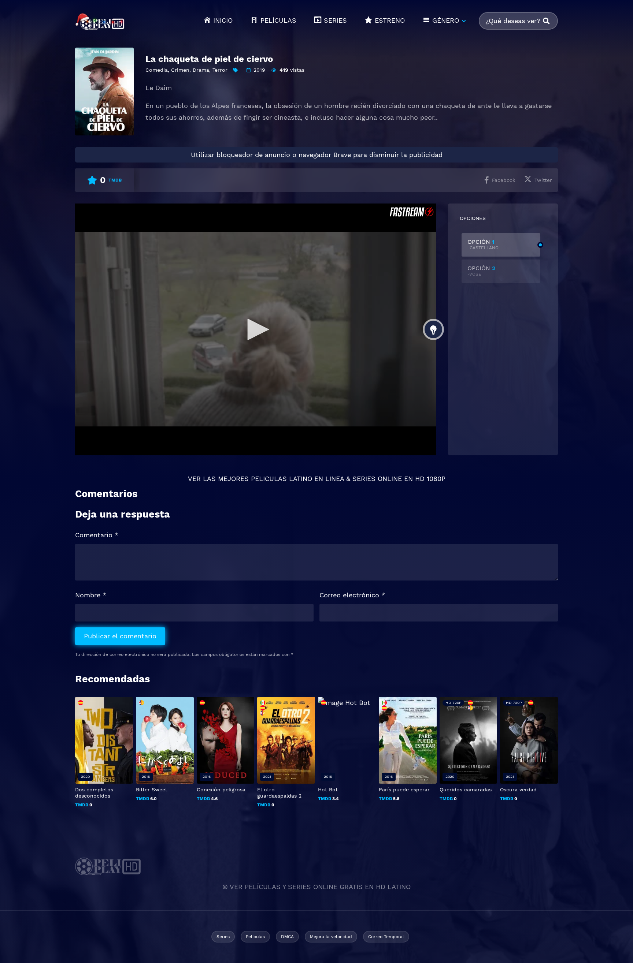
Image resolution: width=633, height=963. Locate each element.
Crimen (180, 70)
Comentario (96, 535)
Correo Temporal (386, 936)
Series (223, 936)
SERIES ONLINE (377, 478)
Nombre (90, 595)
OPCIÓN (483, 244)
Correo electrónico (352, 595)
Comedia (156, 70)
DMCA (287, 936)
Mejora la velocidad (331, 936)
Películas (255, 936)
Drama (201, 70)
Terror (219, 70)
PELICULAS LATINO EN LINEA (297, 478)
